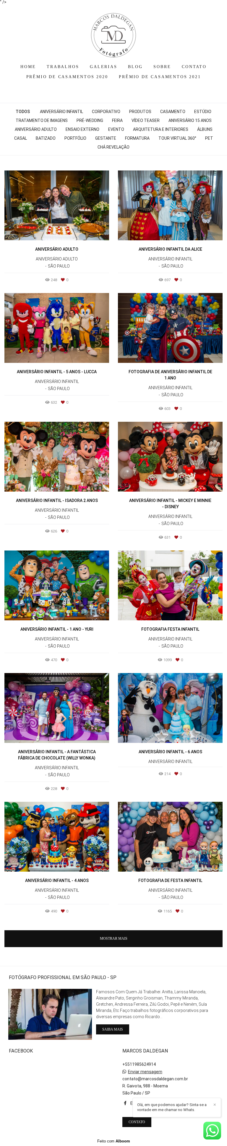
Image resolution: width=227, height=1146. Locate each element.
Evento (116, 129)
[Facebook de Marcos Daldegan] (125, 1103)
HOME (28, 67)
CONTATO (194, 67)
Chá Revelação (113, 147)
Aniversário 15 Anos (190, 120)
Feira (117, 120)
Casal (20, 138)
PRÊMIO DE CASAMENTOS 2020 (67, 77)
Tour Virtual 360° (177, 138)
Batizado (46, 138)
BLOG (135, 67)
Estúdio (202, 112)
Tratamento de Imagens (42, 120)
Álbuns (205, 129)
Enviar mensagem (145, 1072)
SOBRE (162, 67)
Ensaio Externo (82, 129)
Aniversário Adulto (36, 129)
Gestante (105, 138)
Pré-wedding (90, 120)
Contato (137, 1122)
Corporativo (106, 112)
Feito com (113, 1141)
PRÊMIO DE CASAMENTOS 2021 (160, 77)
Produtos (140, 112)
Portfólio (75, 138)
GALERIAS (103, 67)
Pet (209, 138)
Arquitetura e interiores (160, 129)
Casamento (172, 112)
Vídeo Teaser (146, 120)
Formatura (137, 138)
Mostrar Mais (113, 938)
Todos (23, 112)
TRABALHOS (63, 67)
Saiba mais (112, 1029)
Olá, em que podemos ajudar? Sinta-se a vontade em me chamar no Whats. (172, 1107)
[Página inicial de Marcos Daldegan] (113, 32)
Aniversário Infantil (61, 112)
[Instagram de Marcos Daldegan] (132, 1103)
